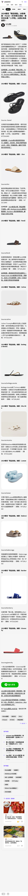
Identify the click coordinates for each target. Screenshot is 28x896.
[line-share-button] (19, 804)
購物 (16, 4)
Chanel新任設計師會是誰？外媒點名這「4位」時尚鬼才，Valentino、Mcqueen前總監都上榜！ (14, 702)
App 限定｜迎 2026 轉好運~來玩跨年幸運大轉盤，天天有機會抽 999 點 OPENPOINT (15, 756)
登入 (25, 2)
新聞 (20, 5)
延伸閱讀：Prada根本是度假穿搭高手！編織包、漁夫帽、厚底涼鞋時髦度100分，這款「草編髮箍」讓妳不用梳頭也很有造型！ (14, 143)
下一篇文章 (22, 723)
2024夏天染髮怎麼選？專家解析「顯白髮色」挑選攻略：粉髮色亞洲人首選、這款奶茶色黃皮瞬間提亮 (13, 693)
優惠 (12, 5)
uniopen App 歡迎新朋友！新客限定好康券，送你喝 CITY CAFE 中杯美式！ (15, 736)
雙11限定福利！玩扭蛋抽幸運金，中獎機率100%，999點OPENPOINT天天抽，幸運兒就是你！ (15, 743)
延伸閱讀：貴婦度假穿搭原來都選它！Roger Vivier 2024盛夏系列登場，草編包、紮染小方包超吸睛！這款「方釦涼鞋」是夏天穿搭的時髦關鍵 (14, 276)
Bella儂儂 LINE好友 (10, 709)
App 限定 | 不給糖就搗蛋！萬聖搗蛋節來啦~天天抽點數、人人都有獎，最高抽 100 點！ (15, 749)
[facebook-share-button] (16, 804)
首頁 (8, 5)
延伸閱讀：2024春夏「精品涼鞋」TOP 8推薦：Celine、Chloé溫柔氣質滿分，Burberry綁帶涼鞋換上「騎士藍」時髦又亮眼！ (13, 73)
